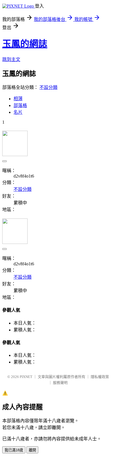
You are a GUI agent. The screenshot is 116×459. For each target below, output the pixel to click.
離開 (32, 450)
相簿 (18, 98)
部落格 (20, 105)
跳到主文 (11, 59)
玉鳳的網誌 (24, 44)
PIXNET (26, 377)
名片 (18, 112)
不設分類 (48, 87)
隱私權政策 (100, 377)
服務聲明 (60, 383)
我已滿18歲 (14, 450)
